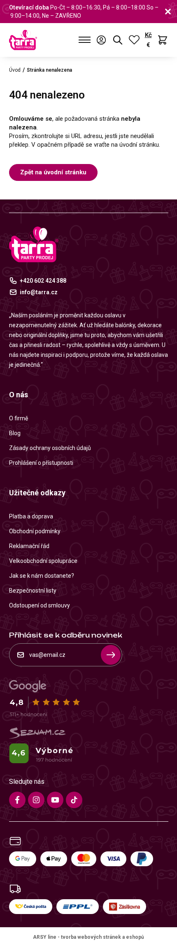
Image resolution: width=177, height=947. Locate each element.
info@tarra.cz (39, 292)
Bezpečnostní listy (32, 590)
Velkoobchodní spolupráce (43, 561)
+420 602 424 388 (43, 280)
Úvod (15, 70)
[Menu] (85, 40)
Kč (148, 35)
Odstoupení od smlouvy (39, 605)
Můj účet (101, 40)
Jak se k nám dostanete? (41, 575)
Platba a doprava (31, 516)
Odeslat (111, 655)
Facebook (17, 800)
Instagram (36, 800)
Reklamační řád (29, 546)
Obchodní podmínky (35, 531)
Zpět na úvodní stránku (53, 172)
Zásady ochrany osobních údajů (50, 448)
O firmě (18, 418)
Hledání (117, 40)
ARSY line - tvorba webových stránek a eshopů (88, 937)
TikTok (74, 800)
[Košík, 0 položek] (162, 40)
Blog (15, 433)
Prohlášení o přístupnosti (41, 462)
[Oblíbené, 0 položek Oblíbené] (134, 40)
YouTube (55, 800)
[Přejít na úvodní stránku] (23, 40)
